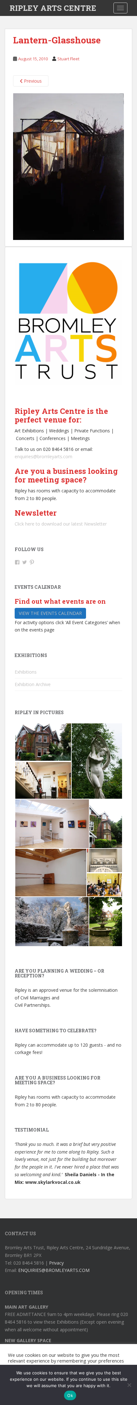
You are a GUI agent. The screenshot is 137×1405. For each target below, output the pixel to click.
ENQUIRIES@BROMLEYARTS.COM (54, 1270)
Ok (70, 1395)
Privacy (56, 1263)
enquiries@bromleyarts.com (43, 456)
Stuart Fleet (68, 59)
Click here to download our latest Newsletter (61, 524)
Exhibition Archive (33, 684)
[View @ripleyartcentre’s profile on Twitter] (24, 562)
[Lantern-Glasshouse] (68, 166)
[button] (43, 742)
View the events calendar (50, 613)
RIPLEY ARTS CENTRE (53, 8)
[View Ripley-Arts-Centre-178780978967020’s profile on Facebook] (17, 562)
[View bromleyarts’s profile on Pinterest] (31, 562)
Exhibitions (26, 672)
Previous (32, 81)
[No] (129, 1385)
